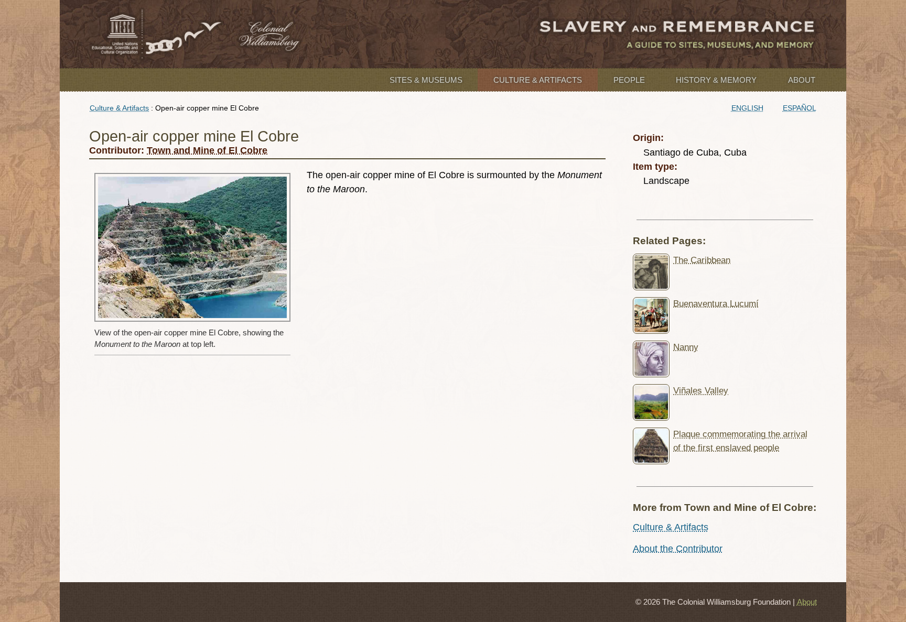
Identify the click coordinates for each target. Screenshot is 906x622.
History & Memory (716, 79)
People (629, 79)
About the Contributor (677, 548)
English (747, 108)
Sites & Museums (426, 79)
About (801, 79)
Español (799, 108)
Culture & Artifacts (537, 79)
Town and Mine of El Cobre (207, 150)
